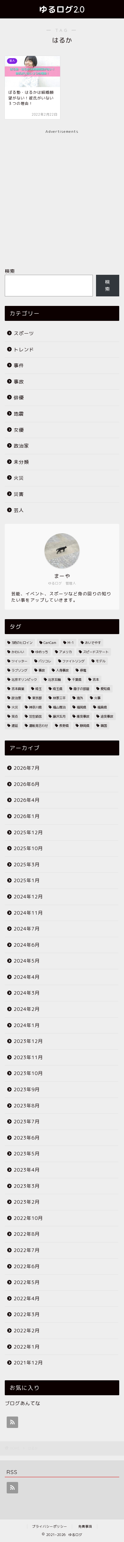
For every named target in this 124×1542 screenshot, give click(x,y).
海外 (80, 698)
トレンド (24, 349)
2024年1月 (27, 1025)
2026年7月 (27, 768)
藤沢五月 (59, 716)
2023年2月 (27, 1202)
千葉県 (76, 679)
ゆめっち (41, 652)
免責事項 (85, 1526)
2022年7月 (27, 1250)
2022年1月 (27, 1346)
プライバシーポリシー (49, 1526)
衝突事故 (83, 716)
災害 (19, 494)
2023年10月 (28, 1073)
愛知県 (105, 688)
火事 (97, 698)
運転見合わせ (38, 725)
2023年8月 (27, 1105)
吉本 (96, 679)
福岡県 (81, 707)
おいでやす (93, 642)
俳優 (19, 397)
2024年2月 (27, 1009)
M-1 (70, 642)
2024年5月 (27, 960)
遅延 (14, 725)
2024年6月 (27, 945)
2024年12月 (28, 896)
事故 (19, 381)
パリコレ (44, 661)
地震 (19, 413)
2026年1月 (27, 816)
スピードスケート (95, 652)
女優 (19, 430)
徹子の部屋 (81, 688)
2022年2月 (27, 1330)
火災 (19, 478)
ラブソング (19, 670)
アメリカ (65, 652)
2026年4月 (27, 800)
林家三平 (59, 698)
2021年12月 (28, 1362)
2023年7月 (27, 1121)
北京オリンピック (24, 679)
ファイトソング (73, 661)
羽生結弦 (35, 716)
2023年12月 (28, 1041)
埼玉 (38, 688)
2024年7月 (27, 928)
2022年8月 (27, 1234)
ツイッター (19, 661)
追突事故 (106, 716)
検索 (10, 271)
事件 (19, 365)
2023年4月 (27, 1170)
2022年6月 (27, 1266)
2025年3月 (27, 864)
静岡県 (84, 725)
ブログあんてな (22, 1403)
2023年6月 (27, 1137)
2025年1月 (27, 880)
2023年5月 (27, 1153)
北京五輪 (54, 679)
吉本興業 (17, 688)
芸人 (19, 510)
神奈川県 (35, 707)
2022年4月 (27, 1298)
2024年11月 (28, 913)
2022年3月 (27, 1314)
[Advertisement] (62, 196)
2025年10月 (28, 848)
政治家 (21, 446)
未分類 (21, 462)
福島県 (102, 707)
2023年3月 (27, 1186)
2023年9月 (27, 1089)
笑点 (14, 716)
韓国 (103, 725)
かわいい (17, 652)
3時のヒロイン (21, 642)
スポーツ (24, 333)
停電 (83, 670)
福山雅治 (59, 707)
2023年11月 (28, 1057)
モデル (100, 661)
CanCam (50, 642)
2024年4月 (27, 977)
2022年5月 (27, 1282)
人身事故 (62, 670)
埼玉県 (57, 688)
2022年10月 (28, 1218)
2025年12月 (28, 832)
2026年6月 (27, 784)
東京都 (37, 698)
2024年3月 (27, 993)
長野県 (64, 725)
